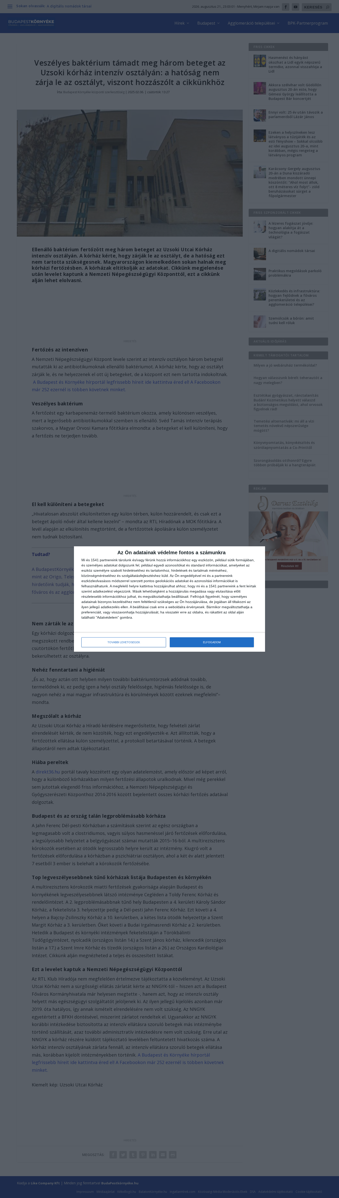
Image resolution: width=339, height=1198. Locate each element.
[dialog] (169, 599)
